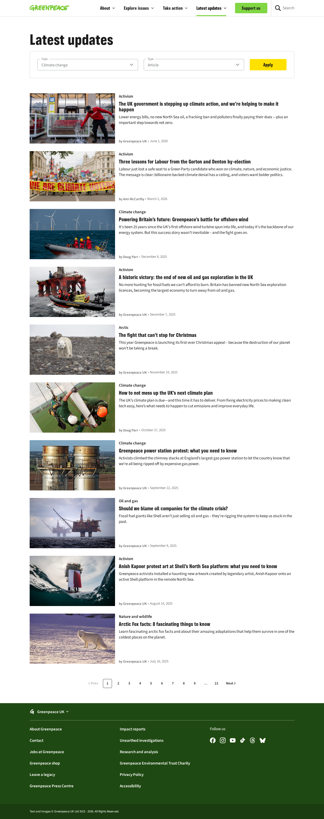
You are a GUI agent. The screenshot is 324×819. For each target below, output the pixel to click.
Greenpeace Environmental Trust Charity (155, 763)
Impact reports (132, 729)
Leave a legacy (42, 774)
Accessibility (130, 785)
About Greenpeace (46, 729)
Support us (251, 8)
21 (216, 683)
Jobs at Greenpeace (47, 751)
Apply (268, 65)
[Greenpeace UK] (49, 8)
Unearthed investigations (141, 740)
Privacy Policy (131, 774)
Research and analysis (139, 751)
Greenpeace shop (45, 763)
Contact (36, 740)
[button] (108, 8)
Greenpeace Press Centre (52, 785)
